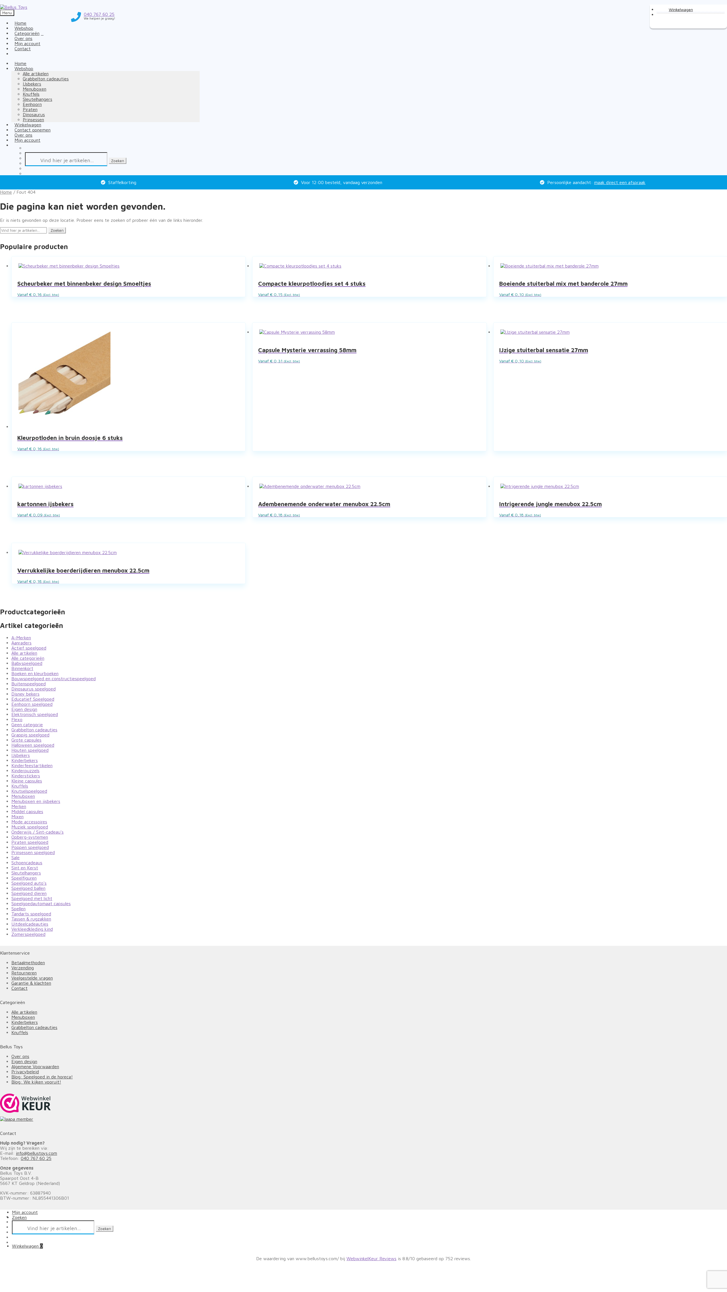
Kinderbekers (24, 760)
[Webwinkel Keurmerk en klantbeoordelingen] (25, 1103)
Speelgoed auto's (29, 883)
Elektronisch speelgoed (34, 714)
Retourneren (24, 972)
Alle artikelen (36, 73)
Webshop (23, 68)
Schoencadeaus (26, 862)
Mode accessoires (29, 821)
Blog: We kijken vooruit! (36, 1081)
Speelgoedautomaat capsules (41, 903)
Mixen (17, 816)
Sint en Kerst (24, 867)
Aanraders (21, 642)
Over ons (20, 1056)
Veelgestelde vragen (32, 977)
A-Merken (21, 637)
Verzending (22, 967)
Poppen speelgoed (30, 847)
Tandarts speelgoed (31, 913)
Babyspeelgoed (26, 663)
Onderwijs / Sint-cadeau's (37, 831)
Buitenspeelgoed (28, 683)
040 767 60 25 (36, 1158)
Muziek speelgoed (29, 826)
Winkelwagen (27, 1246)
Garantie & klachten (31, 983)
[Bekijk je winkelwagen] (676, 9)
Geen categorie (27, 724)
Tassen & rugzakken (31, 918)
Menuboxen (34, 88)
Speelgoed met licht (31, 898)
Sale (15, 857)
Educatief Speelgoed (32, 699)
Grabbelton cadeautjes (46, 78)
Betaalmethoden (28, 962)
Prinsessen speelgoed (33, 852)
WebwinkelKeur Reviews (371, 1258)
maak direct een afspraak (619, 182)
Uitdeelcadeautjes (29, 923)
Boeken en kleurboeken (35, 673)
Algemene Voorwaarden (35, 1066)
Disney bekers (25, 693)
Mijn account (27, 140)
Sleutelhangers (37, 99)
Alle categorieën (27, 658)
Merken (18, 806)
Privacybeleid (25, 1071)
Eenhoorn (32, 104)
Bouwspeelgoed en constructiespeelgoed (53, 678)
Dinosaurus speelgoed (33, 688)
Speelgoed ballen (28, 888)
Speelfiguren (24, 877)
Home (6, 192)
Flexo (16, 719)
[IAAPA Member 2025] (363, 1119)
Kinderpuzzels (25, 770)
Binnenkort (22, 668)
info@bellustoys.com (36, 1153)
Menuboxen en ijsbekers (35, 801)
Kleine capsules (26, 780)
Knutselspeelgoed (29, 791)
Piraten (30, 109)
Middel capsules (27, 811)
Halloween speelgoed (32, 745)
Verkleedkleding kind (32, 929)
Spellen (18, 908)
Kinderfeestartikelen (32, 765)
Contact (22, 48)
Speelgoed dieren (29, 893)
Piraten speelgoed (29, 842)
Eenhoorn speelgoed (32, 704)
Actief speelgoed (28, 647)
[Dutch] (14, 54)
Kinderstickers (25, 775)
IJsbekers (32, 83)
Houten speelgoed (30, 750)
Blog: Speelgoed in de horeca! (42, 1076)
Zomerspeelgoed (28, 934)
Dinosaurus (34, 114)
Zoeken (117, 160)
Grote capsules (26, 739)
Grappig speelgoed (30, 734)
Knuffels (31, 94)
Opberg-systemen (29, 837)
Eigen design (24, 709)
